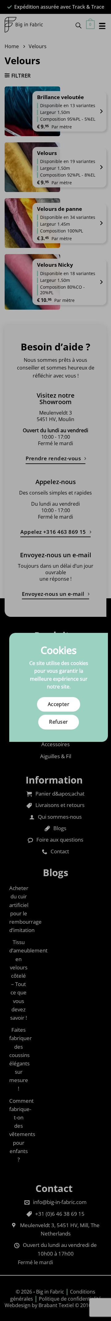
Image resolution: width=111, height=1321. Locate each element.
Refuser (58, 721)
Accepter (59, 704)
